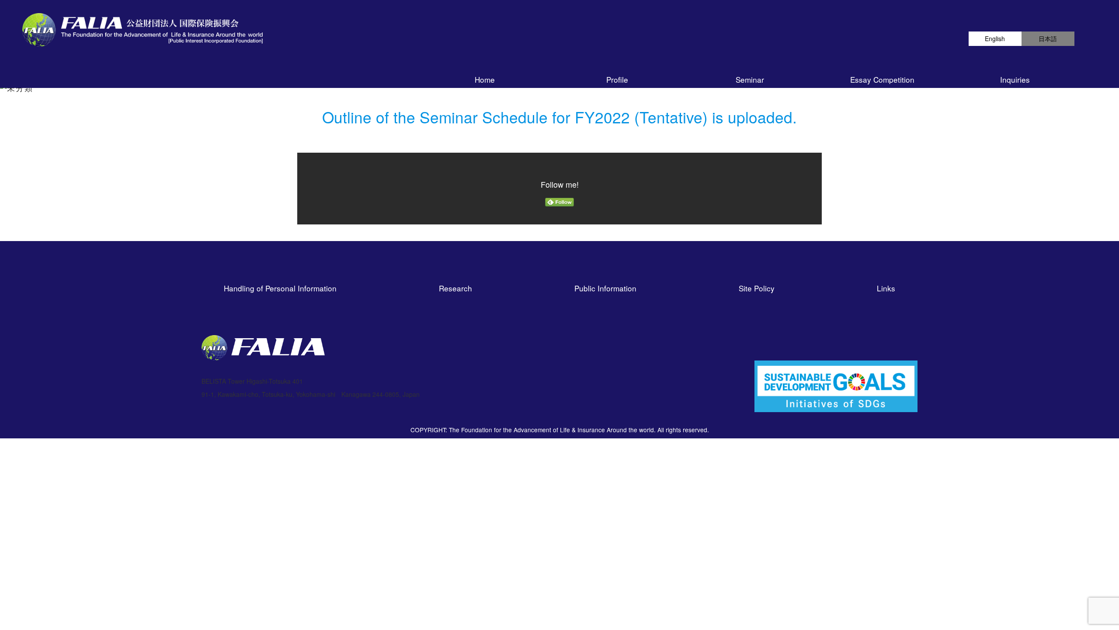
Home (485, 79)
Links (886, 288)
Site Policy (757, 288)
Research (455, 288)
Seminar (750, 79)
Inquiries (1015, 79)
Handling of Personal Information (280, 288)
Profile (617, 79)
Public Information (605, 288)
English (995, 38)
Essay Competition (882, 79)
